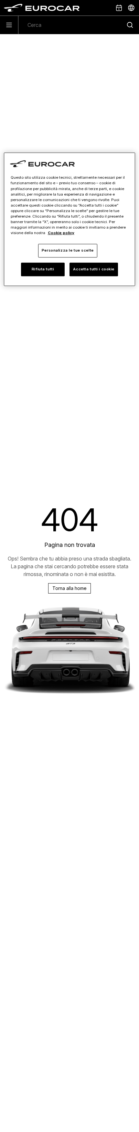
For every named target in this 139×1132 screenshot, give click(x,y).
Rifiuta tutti (43, 269)
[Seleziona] (131, 8)
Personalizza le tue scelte (68, 250)
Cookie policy (61, 233)
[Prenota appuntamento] (119, 8)
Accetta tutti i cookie (93, 269)
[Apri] (9, 25)
